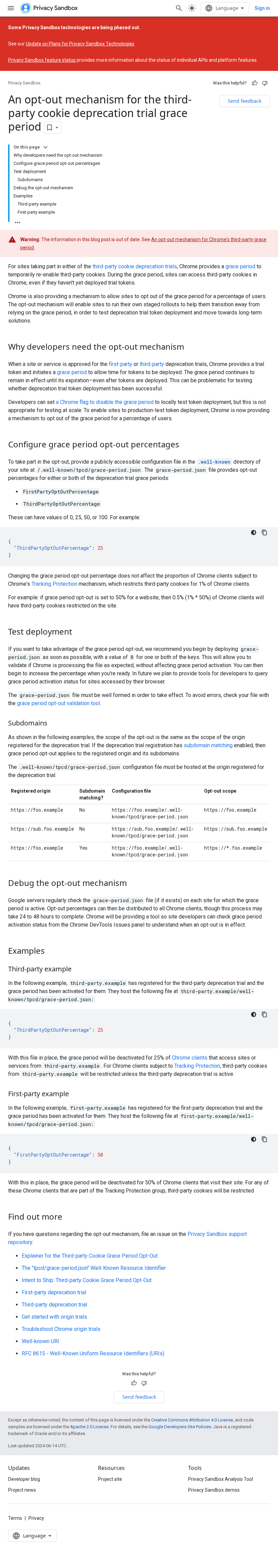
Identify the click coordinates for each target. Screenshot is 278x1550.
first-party (120, 364)
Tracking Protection (54, 584)
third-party (152, 364)
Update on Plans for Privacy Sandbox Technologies (80, 43)
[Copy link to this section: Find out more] (69, 1218)
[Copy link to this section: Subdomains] (54, 724)
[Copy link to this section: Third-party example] (78, 970)
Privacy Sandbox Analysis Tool (220, 1479)
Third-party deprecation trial (54, 1304)
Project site (110, 1479)
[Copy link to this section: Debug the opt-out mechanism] (133, 884)
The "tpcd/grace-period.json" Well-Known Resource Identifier (94, 1268)
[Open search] (179, 8)
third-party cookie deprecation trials (135, 266)
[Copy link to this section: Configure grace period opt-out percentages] (186, 445)
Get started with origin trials (54, 1317)
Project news (22, 1490)
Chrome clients (189, 1057)
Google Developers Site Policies (179, 1426)
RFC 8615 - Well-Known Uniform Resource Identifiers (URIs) (93, 1353)
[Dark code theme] (253, 532)
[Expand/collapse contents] (45, 147)
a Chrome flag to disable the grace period (105, 402)
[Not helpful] (265, 83)
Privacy (36, 1518)
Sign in (262, 8)
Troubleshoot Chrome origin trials (61, 1329)
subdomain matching (208, 745)
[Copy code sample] (264, 532)
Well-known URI (40, 1341)
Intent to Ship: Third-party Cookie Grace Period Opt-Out (87, 1280)
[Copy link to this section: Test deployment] (79, 632)
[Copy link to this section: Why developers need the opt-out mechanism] (191, 348)
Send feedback (244, 101)
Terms (15, 1518)
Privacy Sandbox (24, 82)
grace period (240, 266)
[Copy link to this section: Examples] (51, 952)
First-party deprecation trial (54, 1292)
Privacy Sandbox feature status (42, 60)
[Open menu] (11, 8)
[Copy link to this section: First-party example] (75, 1094)
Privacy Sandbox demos (214, 1490)
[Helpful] (255, 83)
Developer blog (24, 1479)
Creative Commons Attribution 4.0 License (192, 1419)
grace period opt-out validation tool (58, 703)
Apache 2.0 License (89, 1426)
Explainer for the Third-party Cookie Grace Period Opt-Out (90, 1256)
